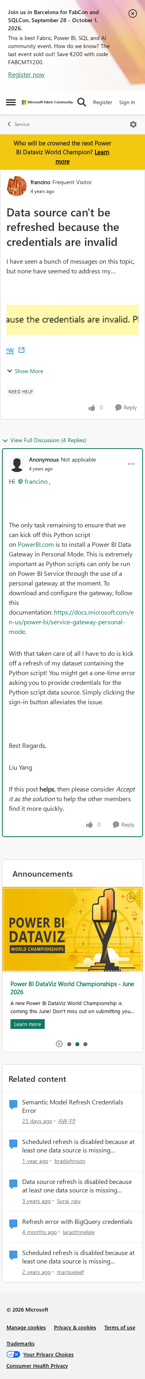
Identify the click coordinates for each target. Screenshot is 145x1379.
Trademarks (20, 1343)
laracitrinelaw (79, 1232)
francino (40, 182)
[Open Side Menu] (11, 102)
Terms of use (119, 1327)
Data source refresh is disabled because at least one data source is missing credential (77, 1186)
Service (21, 124)
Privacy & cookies (75, 1327)
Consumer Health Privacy (37, 1365)
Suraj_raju (69, 1201)
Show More (29, 371)
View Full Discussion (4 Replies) (48, 440)
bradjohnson (69, 1161)
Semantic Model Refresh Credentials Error (72, 1106)
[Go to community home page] (47, 102)
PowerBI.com (36, 544)
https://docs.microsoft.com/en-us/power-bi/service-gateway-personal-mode (71, 622)
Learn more (27, 1023)
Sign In (127, 102)
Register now (26, 74)
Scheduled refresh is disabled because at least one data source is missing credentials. (78, 1146)
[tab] (69, 1044)
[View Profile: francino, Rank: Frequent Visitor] (16, 186)
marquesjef (70, 1272)
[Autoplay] (59, 1044)
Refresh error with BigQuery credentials (77, 1221)
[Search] (82, 102)
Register (102, 102)
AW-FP (67, 1121)
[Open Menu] (133, 124)
